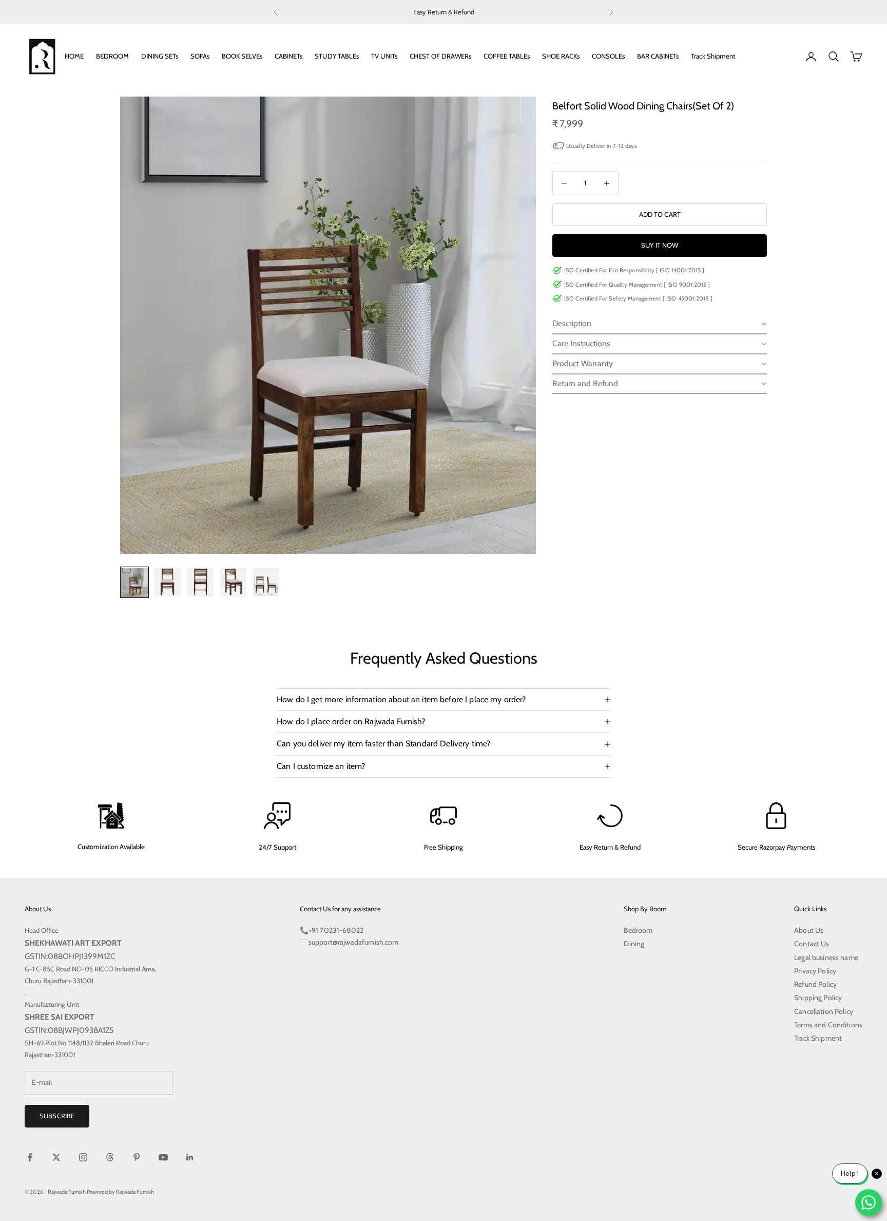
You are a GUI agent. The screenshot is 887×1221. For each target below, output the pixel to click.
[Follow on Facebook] (30, 1157)
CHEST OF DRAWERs (440, 56)
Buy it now (659, 245)
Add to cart (660, 214)
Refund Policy (815, 984)
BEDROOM (112, 56)
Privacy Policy (815, 970)
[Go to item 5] (266, 582)
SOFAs (199, 56)
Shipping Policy (818, 997)
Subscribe (57, 1116)
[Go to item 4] (233, 582)
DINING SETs (159, 56)
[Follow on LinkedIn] (190, 1157)
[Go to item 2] (167, 582)
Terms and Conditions (828, 1024)
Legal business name (826, 957)
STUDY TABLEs (337, 56)
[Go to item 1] (134, 582)
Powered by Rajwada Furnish (120, 1191)
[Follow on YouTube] (163, 1157)
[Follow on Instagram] (83, 1157)
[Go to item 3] (200, 582)
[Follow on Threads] (110, 1157)
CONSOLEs (608, 56)
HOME (74, 56)
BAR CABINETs (658, 56)
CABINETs (288, 56)
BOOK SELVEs (242, 56)
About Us (808, 930)
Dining (634, 943)
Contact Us (811, 943)
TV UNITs (384, 56)
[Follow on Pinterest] (136, 1157)
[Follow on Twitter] (56, 1157)
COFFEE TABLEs (507, 56)
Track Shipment (713, 56)
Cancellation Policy (823, 1011)
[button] (659, 324)
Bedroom (638, 930)
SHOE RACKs (561, 56)
